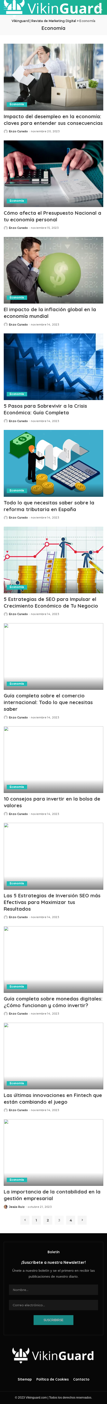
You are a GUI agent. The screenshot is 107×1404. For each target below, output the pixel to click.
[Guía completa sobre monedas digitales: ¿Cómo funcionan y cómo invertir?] (53, 959)
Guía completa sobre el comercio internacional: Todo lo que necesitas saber (48, 702)
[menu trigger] (10, 7)
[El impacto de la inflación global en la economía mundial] (53, 270)
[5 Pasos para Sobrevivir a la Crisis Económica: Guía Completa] (53, 366)
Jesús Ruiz (17, 1207)
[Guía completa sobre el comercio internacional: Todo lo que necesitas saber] (53, 656)
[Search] (98, 7)
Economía (17, 104)
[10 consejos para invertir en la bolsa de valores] (53, 759)
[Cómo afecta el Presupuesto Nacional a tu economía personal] (53, 173)
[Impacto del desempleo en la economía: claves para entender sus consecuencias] (53, 77)
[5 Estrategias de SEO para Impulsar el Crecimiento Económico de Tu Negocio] (53, 560)
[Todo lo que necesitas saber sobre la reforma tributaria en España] (53, 463)
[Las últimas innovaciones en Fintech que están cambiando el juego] (53, 1056)
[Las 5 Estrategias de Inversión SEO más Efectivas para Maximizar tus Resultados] (53, 856)
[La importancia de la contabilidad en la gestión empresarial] (53, 1152)
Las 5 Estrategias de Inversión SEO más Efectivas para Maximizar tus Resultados (52, 902)
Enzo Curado (18, 131)
